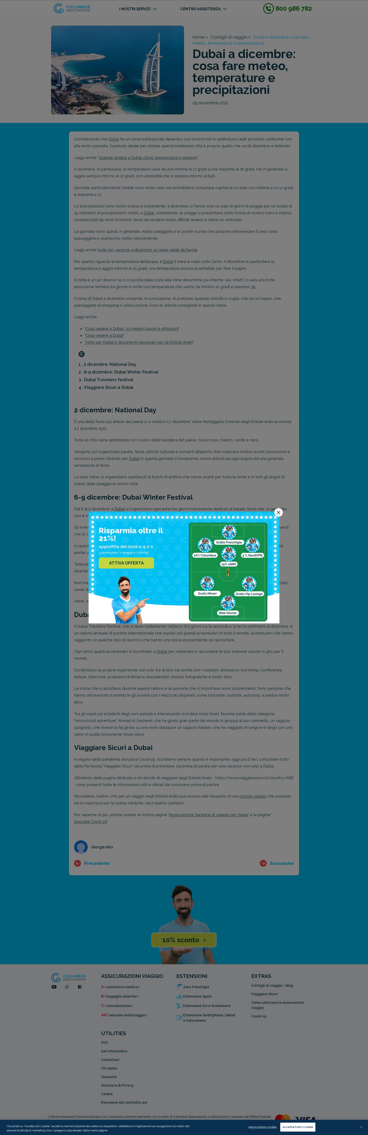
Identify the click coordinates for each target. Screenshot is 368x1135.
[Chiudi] (361, 1127)
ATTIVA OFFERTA (126, 563)
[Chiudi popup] (278, 512)
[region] (184, 1127)
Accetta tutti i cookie (298, 1127)
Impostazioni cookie (263, 1127)
